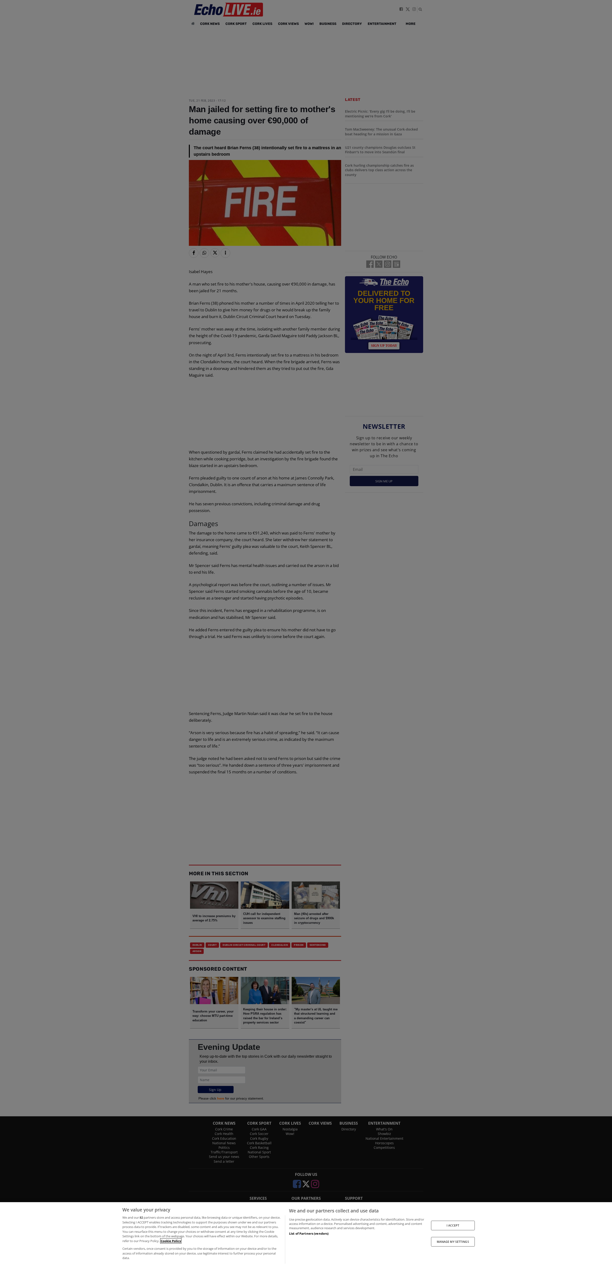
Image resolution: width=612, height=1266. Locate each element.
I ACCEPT (453, 1225)
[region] (306, 1234)
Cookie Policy (171, 1241)
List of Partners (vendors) (308, 1233)
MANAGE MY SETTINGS (453, 1242)
